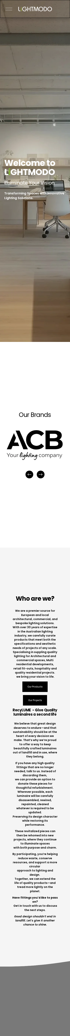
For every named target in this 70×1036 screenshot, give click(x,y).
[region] (35, 453)
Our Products (35, 686)
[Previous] (29, 474)
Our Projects (35, 700)
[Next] (40, 474)
